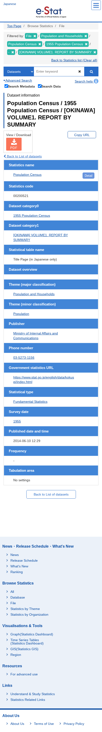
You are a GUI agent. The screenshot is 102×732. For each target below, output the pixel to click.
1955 (17, 421)
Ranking (16, 572)
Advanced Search (18, 80)
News (14, 554)
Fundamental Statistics (30, 401)
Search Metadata (21, 86)
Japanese (9, 4)
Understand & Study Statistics (32, 694)
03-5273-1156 (23, 357)
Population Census (27, 175)
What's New (19, 566)
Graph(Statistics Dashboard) (31, 634)
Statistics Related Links (27, 699)
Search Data (51, 86)
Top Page (14, 26)
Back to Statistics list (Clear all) (74, 60)
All (12, 591)
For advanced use (24, 674)
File (13, 603)
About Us (17, 723)
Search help (84, 81)
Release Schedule (24, 560)
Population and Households (34, 294)
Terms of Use (44, 723)
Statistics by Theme (25, 608)
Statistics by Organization (29, 614)
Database (17, 597)
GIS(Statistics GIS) (24, 649)
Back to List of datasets (24, 156)
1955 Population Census (31, 215)
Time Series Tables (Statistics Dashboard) (27, 641)
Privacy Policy (74, 723)
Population (21, 314)
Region (15, 654)
